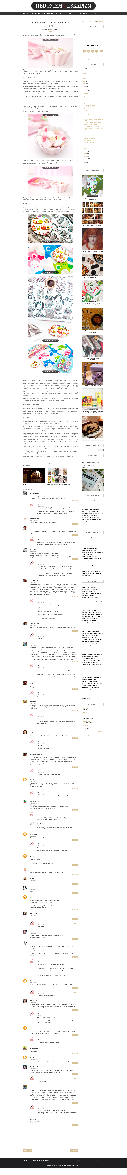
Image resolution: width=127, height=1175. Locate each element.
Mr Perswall (98, 654)
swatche (83, 569)
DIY (63, 13)
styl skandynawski (96, 519)
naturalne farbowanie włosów (88, 556)
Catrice (83, 606)
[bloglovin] (85, 13)
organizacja (95, 511)
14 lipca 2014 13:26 (33, 933)
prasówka (84, 515)
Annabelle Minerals (86, 589)
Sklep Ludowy (85, 681)
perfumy (98, 560)
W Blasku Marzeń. (87, 712)
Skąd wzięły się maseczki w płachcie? (91, 714)
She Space (90, 679)
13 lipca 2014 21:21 (33, 781)
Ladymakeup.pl (99, 639)
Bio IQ (83, 601)
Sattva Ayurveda (96, 677)
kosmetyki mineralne (86, 544)
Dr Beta (92, 614)
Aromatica (91, 591)
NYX (96, 656)
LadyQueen (91, 639)
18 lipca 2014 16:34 (40, 1079)
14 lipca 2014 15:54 (33, 982)
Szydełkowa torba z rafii (88, 718)
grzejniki (84, 507)
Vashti (31, 732)
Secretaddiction (34, 623)
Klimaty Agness (86, 721)
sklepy (83, 519)
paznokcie (91, 560)
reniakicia (33, 701)
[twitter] (83, 13)
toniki (95, 569)
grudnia (86, 90)
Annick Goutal (95, 589)
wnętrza (94, 521)
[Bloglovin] (92, 51)
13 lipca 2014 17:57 (33, 495)
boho (92, 500)
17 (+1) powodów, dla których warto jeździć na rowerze (92, 111)
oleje (90, 558)
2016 (84, 83)
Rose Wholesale (85, 675)
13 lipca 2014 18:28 (33, 645)
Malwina (32, 878)
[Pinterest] (84, 51)
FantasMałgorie (34, 550)
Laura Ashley (85, 641)
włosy (91, 571)
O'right (93, 664)
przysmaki (54, 19)
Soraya (83, 683)
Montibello (90, 654)
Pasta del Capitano (93, 666)
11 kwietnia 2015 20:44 (41, 825)
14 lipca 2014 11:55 (40, 794)
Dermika (89, 612)
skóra (93, 567)
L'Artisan (93, 637)
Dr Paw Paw (98, 614)
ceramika (97, 500)
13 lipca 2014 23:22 (33, 858)
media (83, 511)
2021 (84, 70)
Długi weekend (87, 140)
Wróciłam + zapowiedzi (89, 138)
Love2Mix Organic (85, 645)
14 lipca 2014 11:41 (40, 602)
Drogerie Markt (85, 616)
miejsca (88, 511)
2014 (84, 89)
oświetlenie (84, 513)
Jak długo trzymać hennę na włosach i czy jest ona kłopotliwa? (92, 412)
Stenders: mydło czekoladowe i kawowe (92, 438)
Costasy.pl (90, 608)
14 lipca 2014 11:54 (40, 772)
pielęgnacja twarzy (86, 562)
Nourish (94, 662)
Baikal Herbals (85, 595)
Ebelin (83, 618)
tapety (88, 521)
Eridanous (84, 622)
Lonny (94, 643)
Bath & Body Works (86, 597)
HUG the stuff (97, 629)
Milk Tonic (96, 650)
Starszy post (73, 1150)
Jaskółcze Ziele (34, 580)
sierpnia (86, 101)
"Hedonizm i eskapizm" (62, 1165)
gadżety (41, 19)
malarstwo (84, 509)
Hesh (89, 631)
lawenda (84, 552)
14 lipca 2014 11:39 (40, 564)
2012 (84, 164)
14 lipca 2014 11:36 (40, 506)
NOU (92, 656)
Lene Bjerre (97, 641)
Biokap (87, 601)
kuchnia (97, 507)
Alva (98, 585)
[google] (82, 13)
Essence (90, 622)
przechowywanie (92, 515)
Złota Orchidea (34, 1048)
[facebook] (79, 13)
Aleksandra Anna (34, 518)
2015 (84, 86)
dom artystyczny (87, 717)
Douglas (87, 614)
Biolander (93, 601)
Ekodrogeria (85, 620)
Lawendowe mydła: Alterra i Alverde (92, 385)
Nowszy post (27, 1150)
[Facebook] (96, 51)
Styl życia (58, 13)
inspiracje (90, 507)
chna (93, 537)
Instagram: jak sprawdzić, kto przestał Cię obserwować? (92, 198)
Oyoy (83, 666)
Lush (98, 645)
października (87, 96)
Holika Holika (95, 631)
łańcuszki (98, 573)
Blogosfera (69, 13)
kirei (31, 643)
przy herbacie (85, 517)
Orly (98, 664)
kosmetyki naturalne (86, 546)
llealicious (33, 932)
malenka (32, 683)
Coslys (97, 606)
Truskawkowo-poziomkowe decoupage (92, 122)
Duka (92, 616)
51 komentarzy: (26, 463)
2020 (84, 73)
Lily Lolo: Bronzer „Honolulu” (92, 277)
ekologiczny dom (85, 505)
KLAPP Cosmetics (85, 635)
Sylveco (99, 683)
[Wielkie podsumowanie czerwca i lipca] (58, 475)
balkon (87, 500)
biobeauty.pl (94, 696)
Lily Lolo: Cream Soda (89, 142)
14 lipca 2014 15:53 (33, 944)
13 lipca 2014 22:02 (33, 836)
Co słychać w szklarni (87, 722)
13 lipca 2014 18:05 (33, 529)
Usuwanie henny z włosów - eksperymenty (92, 331)
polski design (98, 513)
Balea (91, 595)
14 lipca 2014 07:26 (33, 880)
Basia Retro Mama (35, 1066)
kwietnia (86, 151)
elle (31, 887)
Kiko (97, 635)
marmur (90, 509)
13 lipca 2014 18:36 (33, 685)
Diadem (94, 612)
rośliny (92, 517)
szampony (90, 569)
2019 (84, 76)
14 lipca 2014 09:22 (33, 889)
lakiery (94, 550)
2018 (84, 78)
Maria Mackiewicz (34, 834)
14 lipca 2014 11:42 (40, 667)
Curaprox (98, 608)
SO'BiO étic (84, 677)
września (86, 98)
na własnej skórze (86, 554)
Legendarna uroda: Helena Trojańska (92, 251)
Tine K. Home (84, 687)
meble (95, 509)
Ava (92, 593)
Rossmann (93, 675)
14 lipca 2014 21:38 (33, 1029)
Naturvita (93, 660)
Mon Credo (84, 654)
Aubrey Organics (85, 593)
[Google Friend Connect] (101, 51)
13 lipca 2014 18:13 (33, 582)
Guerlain (90, 629)
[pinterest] (81, 13)
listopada (86, 93)
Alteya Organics (91, 585)
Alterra (83, 585)
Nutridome (84, 664)
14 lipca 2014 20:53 (33, 1002)
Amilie (89, 587)
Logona (89, 643)
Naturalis (93, 658)
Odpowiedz (75, 500)
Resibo (83, 673)
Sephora (84, 679)
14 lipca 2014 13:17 (33, 915)
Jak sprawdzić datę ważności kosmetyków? (92, 358)
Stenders (89, 683)
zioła (89, 573)
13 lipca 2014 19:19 (33, 703)
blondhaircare (86, 725)
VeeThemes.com (76, 1165)
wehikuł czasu (85, 571)
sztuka (83, 521)
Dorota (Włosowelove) (36, 754)
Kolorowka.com (85, 637)
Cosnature (84, 608)
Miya (97, 652)
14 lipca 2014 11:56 (40, 845)
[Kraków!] (34, 475)
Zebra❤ (32, 943)
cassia (89, 537)
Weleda (93, 689)
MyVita (83, 656)
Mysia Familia (40, 823)
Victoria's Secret (85, 689)
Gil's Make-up (33, 1000)
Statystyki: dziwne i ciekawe (90, 124)
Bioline (98, 601)
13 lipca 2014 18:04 (33, 520)
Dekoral (88, 610)
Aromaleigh (84, 591)
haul (45, 19)
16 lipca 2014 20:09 (33, 1088)
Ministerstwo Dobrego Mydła (88, 652)
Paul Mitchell (85, 668)
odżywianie (84, 558)
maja (85, 148)
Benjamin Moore (85, 599)
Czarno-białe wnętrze (88, 108)
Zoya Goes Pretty (86, 696)
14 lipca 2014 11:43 (40, 694)
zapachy (83, 573)
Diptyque (100, 612)
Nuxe (89, 664)
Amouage (94, 587)
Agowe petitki (86, 708)
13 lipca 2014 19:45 (33, 734)
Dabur (83, 610)
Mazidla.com (84, 650)
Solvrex (96, 681)
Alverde (83, 587)
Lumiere (93, 645)
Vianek (96, 687)
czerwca (86, 145)
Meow (91, 650)
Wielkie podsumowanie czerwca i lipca (58, 484)
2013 (84, 162)
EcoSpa (88, 618)
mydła (99, 552)
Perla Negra (92, 668)
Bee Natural (94, 597)
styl (88, 519)
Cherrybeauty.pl (90, 606)
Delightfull (94, 610)
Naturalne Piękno (85, 660)
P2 (86, 666)
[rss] (86, 13)
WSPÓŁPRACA (92, 21)
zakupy (59, 19)
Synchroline (84, 685)
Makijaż (40, 13)
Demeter (84, 612)
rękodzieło (98, 517)
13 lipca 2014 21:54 (33, 803)
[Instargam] (88, 51)
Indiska (95, 633)
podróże (49, 19)
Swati (94, 683)
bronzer (84, 537)
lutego (85, 156)
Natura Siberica (85, 658)
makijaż (89, 552)
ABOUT (84, 21)
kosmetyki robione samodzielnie (89, 548)
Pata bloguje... (34, 913)
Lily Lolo (84, 643)
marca (85, 153)
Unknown (32, 856)
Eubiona (95, 622)
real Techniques (85, 698)
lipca (85, 103)
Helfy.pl (83, 631)
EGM (95, 616)
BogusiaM (32, 779)
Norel (88, 662)
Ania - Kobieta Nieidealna (37, 493)
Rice (88, 673)
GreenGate (84, 629)
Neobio (83, 662)
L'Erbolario (84, 639)
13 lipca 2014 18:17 (33, 625)
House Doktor (85, 633)
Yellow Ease (85, 709)
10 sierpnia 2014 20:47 (34, 1121)
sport (98, 567)
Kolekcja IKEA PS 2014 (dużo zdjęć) (92, 126)
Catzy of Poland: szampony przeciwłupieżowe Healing (92, 304)
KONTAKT (100, 21)
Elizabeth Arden (93, 620)
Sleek (91, 681)
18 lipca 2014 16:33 (40, 1015)
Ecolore (93, 618)
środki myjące (85, 575)
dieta (91, 539)
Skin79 (95, 679)
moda (95, 552)
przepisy (95, 562)
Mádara (88, 656)
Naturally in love (34, 801)
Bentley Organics (95, 599)
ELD (99, 616)
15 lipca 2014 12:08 (33, 1059)
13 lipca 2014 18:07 (33, 551)
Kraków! (25, 484)
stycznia (86, 158)
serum (83, 567)
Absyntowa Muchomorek (37, 1087)
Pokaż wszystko (101, 731)
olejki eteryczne (97, 558)
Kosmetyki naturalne (30, 13)
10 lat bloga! (85, 460)
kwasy (89, 550)
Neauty (99, 660)
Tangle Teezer (92, 685)
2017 (84, 81)
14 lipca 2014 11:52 (40, 743)
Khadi (92, 635)
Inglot (100, 633)
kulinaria (84, 550)
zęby (93, 573)
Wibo (97, 689)
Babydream (97, 593)
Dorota (32, 869)
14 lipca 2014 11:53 (40, 716)
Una (38, 504)
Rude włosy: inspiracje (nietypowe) (92, 225)
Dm (82, 614)
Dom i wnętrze (48, 13)
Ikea (91, 633)
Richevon (93, 673)
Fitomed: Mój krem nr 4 (89, 117)
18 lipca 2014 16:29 (40, 924)
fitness (100, 539)
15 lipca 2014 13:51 (33, 1068)
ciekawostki (84, 539)
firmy (92, 505)
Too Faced (91, 687)
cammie (32, 528)
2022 (84, 68)
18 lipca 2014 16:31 (40, 993)
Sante (89, 677)
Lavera (91, 641)
